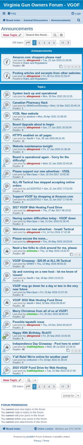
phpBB (29, 436)
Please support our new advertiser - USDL (41, 171)
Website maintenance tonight (32, 146)
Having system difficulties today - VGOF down (44, 218)
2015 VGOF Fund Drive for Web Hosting (40, 367)
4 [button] (49, 43)
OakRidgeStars (35, 346)
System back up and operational (35, 93)
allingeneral (33, 60)
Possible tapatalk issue (28, 322)
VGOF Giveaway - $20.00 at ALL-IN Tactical (42, 260)
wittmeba (32, 251)
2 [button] (39, 43)
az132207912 (34, 188)
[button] (28, 42)
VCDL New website (25, 113)
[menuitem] (11, 13)
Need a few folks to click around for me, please (45, 248)
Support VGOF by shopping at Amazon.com (43, 196)
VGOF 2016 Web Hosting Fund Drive (37, 300)
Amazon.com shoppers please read (37, 57)
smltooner (32, 359)
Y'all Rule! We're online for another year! (40, 356)
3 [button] (44, 43)
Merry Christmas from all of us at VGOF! (40, 311)
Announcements (17, 28)
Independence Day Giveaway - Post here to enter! (46, 343)
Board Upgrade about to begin (33, 124)
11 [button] (62, 43)
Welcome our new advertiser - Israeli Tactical (43, 229)
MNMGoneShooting (37, 105)
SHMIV (30, 263)
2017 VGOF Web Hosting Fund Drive (37, 207)
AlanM (30, 138)
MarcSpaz (32, 174)
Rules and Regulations (35, 63)
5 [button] (54, 43)
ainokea (31, 116)
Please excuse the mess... (30, 238)
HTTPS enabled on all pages (32, 135)
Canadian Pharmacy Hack (30, 102)
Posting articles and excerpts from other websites (47, 73)
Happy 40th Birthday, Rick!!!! (32, 332)
